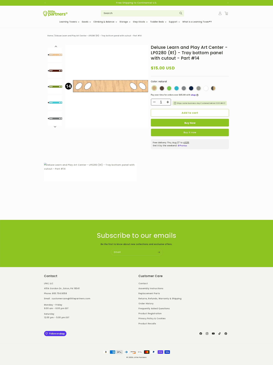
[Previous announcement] (45, 3)
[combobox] (142, 13)
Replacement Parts (149, 293)
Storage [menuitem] (124, 21)
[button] (226, 13)
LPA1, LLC (48, 283)
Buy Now (190, 123)
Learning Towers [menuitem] (68, 21)
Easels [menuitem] (85, 21)
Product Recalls (147, 323)
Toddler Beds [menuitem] (157, 21)
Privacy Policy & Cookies (152, 318)
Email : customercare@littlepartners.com (67, 298)
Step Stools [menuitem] (139, 21)
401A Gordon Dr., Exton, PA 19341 (62, 288)
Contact (143, 283)
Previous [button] (55, 47)
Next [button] (55, 126)
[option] (106, 86)
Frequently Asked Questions (154, 308)
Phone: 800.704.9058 (55, 293)
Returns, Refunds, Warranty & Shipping (159, 298)
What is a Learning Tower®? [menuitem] (197, 21)
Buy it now (190, 132)
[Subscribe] (159, 252)
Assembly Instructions (150, 288)
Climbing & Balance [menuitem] (103, 21)
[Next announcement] (228, 3)
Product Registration (150, 313)
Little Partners (140, 357)
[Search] (181, 13)
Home (50, 35)
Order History (146, 303)
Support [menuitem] (173, 21)
